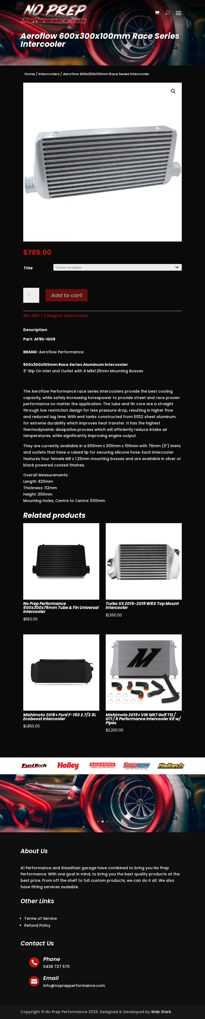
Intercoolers (49, 73)
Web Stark (161, 1011)
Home (30, 73)
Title (28, 268)
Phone (51, 959)
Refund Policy (37, 925)
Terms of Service (40, 918)
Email (51, 978)
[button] (173, 91)
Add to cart (66, 295)
